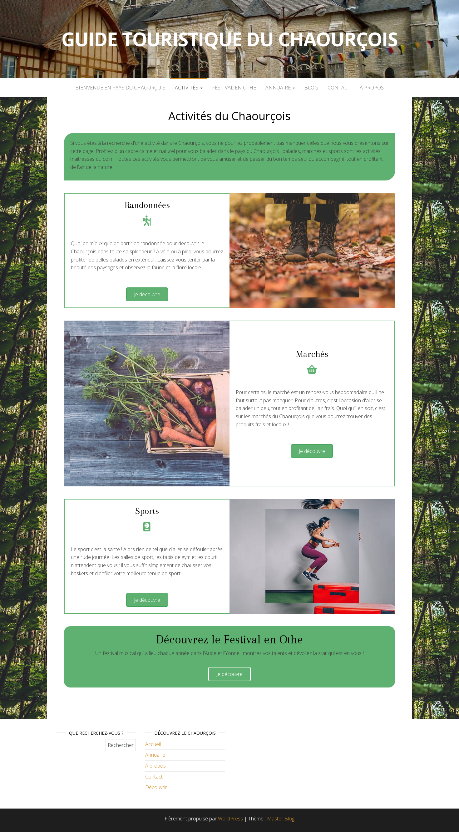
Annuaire (278, 87)
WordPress (230, 818)
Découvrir (156, 787)
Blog (311, 87)
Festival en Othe (234, 87)
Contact (339, 87)
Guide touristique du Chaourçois (229, 39)
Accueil (153, 744)
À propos (372, 87)
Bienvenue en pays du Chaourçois (120, 87)
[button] (147, 294)
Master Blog (280, 818)
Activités (187, 87)
